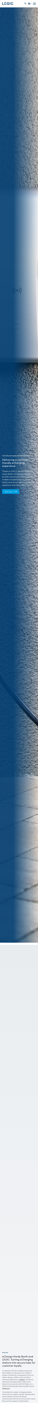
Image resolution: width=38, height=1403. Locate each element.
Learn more (8, 492)
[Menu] (34, 3)
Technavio (5, 1388)
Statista (22, 1379)
